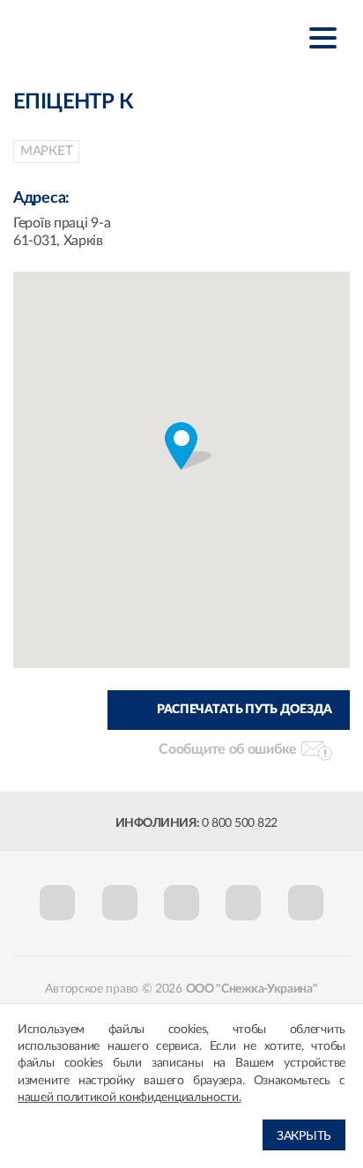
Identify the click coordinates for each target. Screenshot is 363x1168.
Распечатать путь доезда (244, 709)
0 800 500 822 (240, 823)
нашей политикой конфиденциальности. (129, 1097)
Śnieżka (101, 36)
